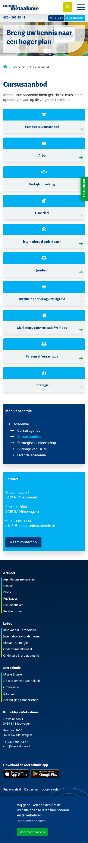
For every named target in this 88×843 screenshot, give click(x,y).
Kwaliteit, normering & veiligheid (42, 299)
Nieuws (8, 586)
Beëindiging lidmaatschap (20, 700)
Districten (9, 693)
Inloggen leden (75, 17)
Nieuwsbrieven (13, 605)
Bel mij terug (84, 188)
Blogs (7, 592)
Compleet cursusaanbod (42, 127)
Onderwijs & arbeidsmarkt (21, 655)
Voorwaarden (51, 789)
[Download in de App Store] (16, 773)
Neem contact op (23, 542)
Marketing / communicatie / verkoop (42, 327)
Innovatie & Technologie (20, 630)
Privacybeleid (12, 789)
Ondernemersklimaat (17, 649)
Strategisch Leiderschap (36, 443)
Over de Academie (31, 455)
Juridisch (42, 270)
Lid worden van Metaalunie (22, 681)
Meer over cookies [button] (31, 821)
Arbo (42, 155)
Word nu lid (56, 18)
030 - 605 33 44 (14, 17)
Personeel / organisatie (42, 356)
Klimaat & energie (15, 643)
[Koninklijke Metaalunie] (29, 7)
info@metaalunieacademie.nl (31, 525)
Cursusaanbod (29, 437)
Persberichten (12, 611)
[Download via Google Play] (45, 773)
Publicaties (10, 598)
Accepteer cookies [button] (32, 832)
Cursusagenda (28, 431)
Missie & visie (12, 674)
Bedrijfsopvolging (42, 184)
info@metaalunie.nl (16, 746)
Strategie (42, 385)
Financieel (42, 213)
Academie (21, 424)
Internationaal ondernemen (42, 241)
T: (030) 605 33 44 (15, 742)
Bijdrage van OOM (32, 449)
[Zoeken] (67, 7)
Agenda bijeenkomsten (19, 579)
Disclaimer (31, 789)
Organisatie (11, 687)
